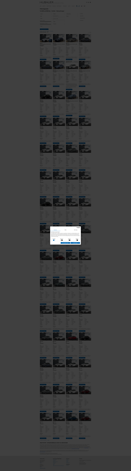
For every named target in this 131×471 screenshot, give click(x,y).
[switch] (62, 240)
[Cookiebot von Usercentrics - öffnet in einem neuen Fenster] (77, 227)
